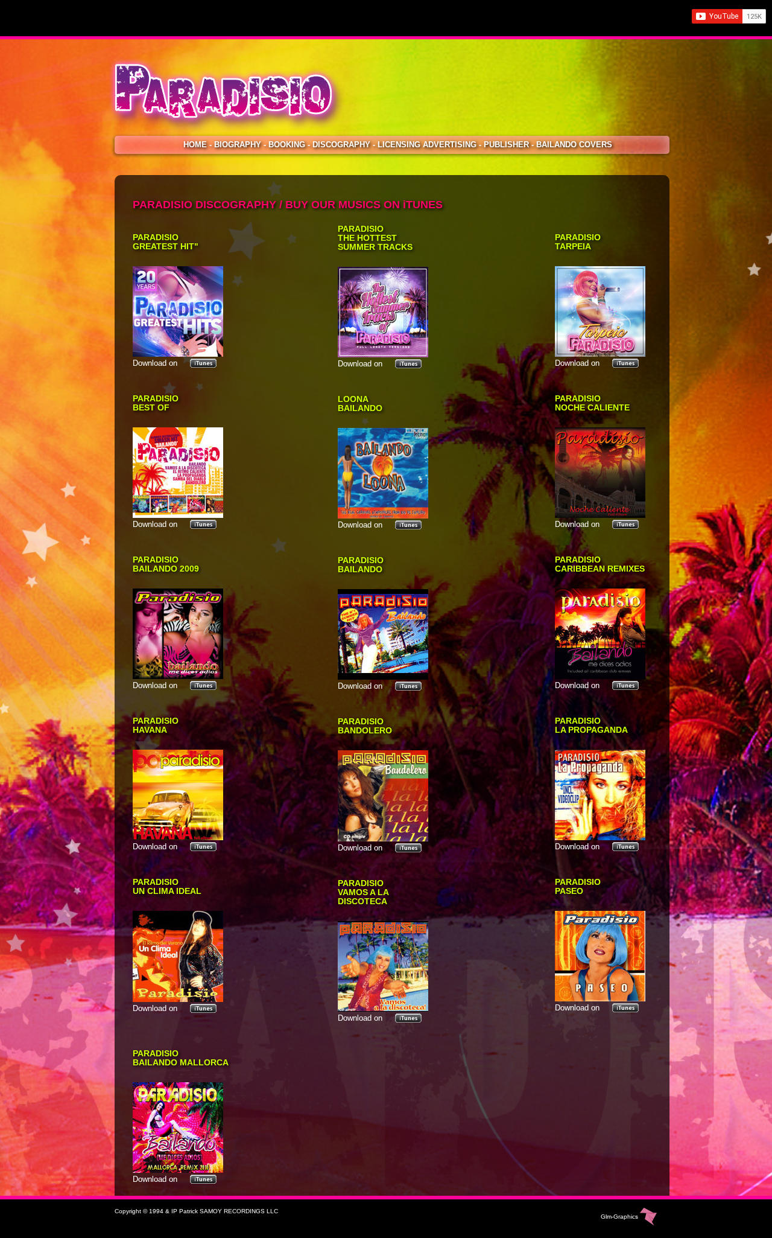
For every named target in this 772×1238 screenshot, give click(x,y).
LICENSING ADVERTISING (427, 144)
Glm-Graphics (620, 1216)
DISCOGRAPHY (341, 144)
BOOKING (286, 144)
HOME (195, 144)
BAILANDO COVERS (574, 144)
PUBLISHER (506, 144)
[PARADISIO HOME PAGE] (236, 134)
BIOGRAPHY (237, 144)
